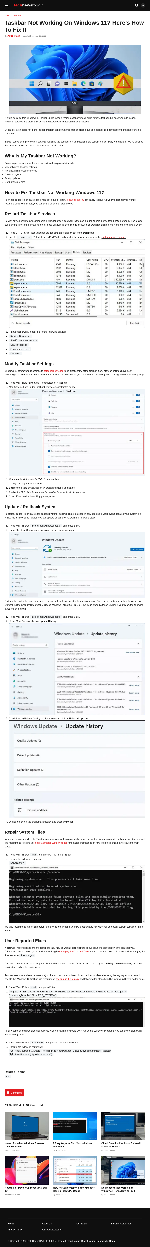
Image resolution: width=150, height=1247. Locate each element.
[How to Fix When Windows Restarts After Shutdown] (27, 1126)
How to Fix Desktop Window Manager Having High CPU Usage (73, 1189)
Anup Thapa (13, 36)
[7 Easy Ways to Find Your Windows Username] (75, 1126)
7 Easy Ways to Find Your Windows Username (72, 1145)
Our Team (81, 1223)
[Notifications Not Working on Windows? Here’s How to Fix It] (123, 1170)
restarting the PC (75, 200)
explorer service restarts (114, 237)
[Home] (28, 5)
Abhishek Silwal (13, 1195)
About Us (47, 1223)
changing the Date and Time (74, 951)
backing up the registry (67, 979)
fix (7, 1076)
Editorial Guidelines (121, 1223)
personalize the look (54, 371)
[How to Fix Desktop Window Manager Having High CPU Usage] (75, 1170)
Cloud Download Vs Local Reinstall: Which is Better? (121, 1145)
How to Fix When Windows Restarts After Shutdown (24, 1145)
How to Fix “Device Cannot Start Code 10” (26, 1189)
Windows (17, 15)
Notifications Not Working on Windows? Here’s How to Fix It (118, 1189)
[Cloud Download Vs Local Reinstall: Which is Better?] (123, 1126)
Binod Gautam (61, 1150)
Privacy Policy (15, 1229)
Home (7, 15)
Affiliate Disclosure (52, 1229)
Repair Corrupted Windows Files (50, 843)
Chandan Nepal (13, 1150)
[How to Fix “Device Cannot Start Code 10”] (27, 1170)
